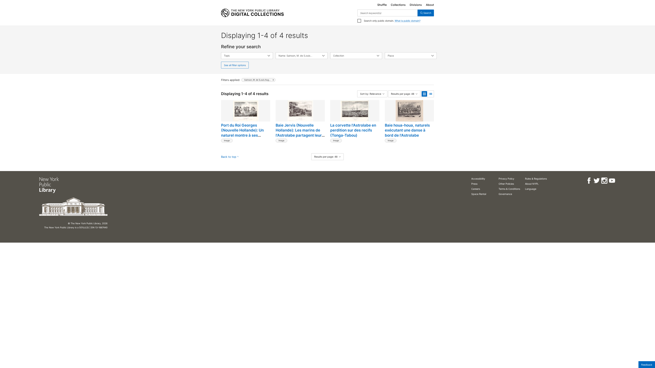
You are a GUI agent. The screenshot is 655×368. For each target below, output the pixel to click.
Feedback (646, 364)
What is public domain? (407, 20)
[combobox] (387, 13)
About (430, 4)
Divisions (416, 4)
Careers (475, 188)
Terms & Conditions (509, 188)
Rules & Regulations (536, 178)
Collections (398, 4)
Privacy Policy (506, 178)
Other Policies (506, 183)
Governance (505, 194)
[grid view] (424, 94)
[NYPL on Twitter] (596, 181)
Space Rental (478, 194)
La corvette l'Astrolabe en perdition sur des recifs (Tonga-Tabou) (353, 130)
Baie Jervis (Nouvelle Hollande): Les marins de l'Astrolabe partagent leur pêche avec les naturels (299, 133)
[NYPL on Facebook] (589, 181)
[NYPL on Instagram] (604, 181)
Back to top (228, 156)
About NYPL (532, 183)
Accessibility (478, 178)
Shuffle (382, 4)
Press (474, 183)
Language (530, 188)
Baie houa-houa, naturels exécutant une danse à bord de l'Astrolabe (407, 130)
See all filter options (235, 65)
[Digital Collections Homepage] (252, 13)
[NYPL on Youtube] (612, 181)
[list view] (430, 94)
